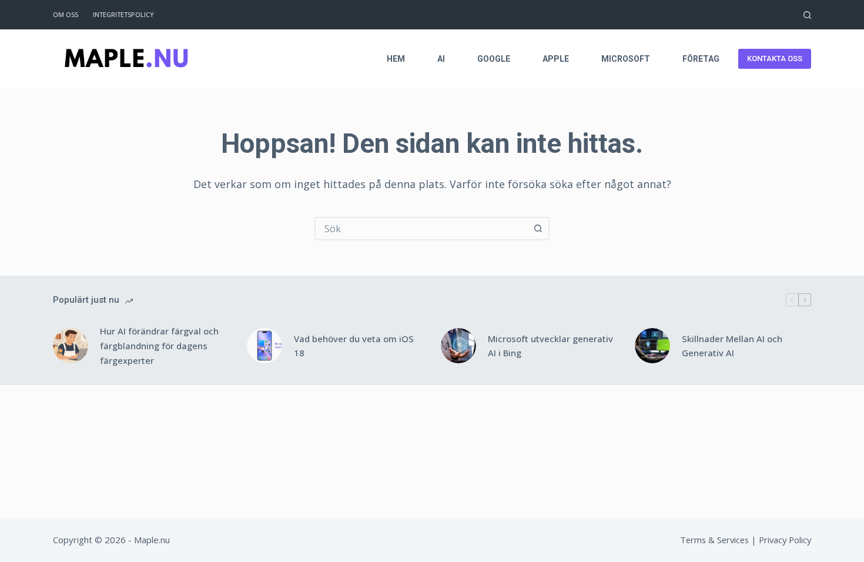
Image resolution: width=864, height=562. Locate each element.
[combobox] (421, 228)
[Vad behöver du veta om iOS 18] (264, 345)
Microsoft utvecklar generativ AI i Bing (550, 346)
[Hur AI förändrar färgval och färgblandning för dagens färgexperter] (70, 345)
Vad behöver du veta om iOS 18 (354, 346)
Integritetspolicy (123, 14)
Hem (396, 58)
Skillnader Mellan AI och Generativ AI (732, 346)
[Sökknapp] (537, 228)
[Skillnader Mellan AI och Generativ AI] (652, 345)
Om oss (65, 14)
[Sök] (807, 15)
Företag (700, 58)
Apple (555, 58)
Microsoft (625, 58)
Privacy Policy (785, 540)
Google (493, 58)
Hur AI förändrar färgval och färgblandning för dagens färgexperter (159, 345)
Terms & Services (714, 540)
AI (441, 58)
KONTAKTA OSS (774, 58)
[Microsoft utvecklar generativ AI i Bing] (458, 345)
